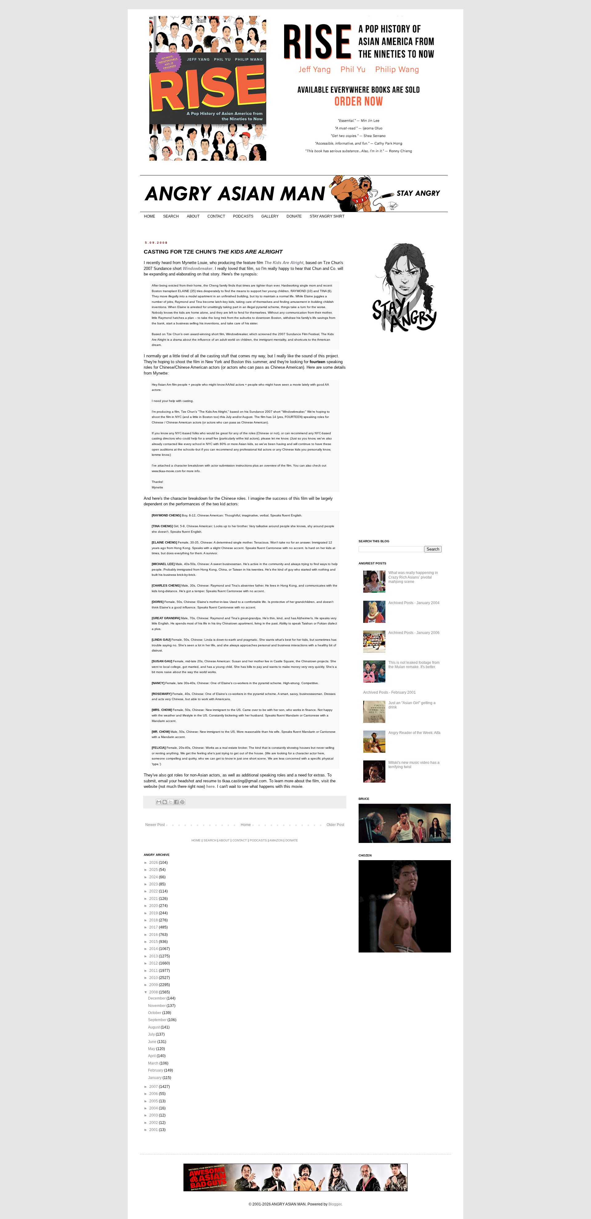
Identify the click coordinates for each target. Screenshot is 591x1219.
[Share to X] (170, 802)
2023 (154, 884)
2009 (154, 985)
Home (246, 825)
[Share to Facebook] (176, 802)
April (152, 1056)
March (153, 1063)
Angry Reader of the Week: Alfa (414, 733)
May (152, 1049)
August (154, 1027)
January (155, 1078)
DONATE (294, 216)
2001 (154, 1130)
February (156, 1070)
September (157, 1020)
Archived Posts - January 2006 (414, 633)
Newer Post (155, 825)
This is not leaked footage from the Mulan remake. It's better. (414, 664)
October (155, 1013)
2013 (154, 956)
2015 (154, 942)
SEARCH (171, 216)
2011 (154, 970)
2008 (154, 992)
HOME (149, 216)
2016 (154, 934)
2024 (154, 877)
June (152, 1042)
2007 (154, 1087)
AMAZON (276, 840)
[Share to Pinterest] (182, 802)
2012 (154, 963)
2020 (154, 906)
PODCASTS (243, 216)
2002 (154, 1123)
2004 (154, 1108)
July (152, 1034)
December (157, 998)
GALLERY (270, 216)
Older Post (335, 825)
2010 (154, 978)
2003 (154, 1115)
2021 (154, 898)
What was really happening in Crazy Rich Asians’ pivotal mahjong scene (413, 577)
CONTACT (216, 216)
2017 (154, 927)
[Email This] (159, 802)
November (157, 1006)
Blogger (334, 1204)
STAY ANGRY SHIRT (327, 216)
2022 (154, 891)
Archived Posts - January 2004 (414, 603)
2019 (154, 913)
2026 (154, 862)
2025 (154, 870)
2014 (154, 949)
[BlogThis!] (165, 802)
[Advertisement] (405, 436)
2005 (154, 1101)
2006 (154, 1094)
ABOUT (193, 216)
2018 (154, 920)
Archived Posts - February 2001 (389, 692)
